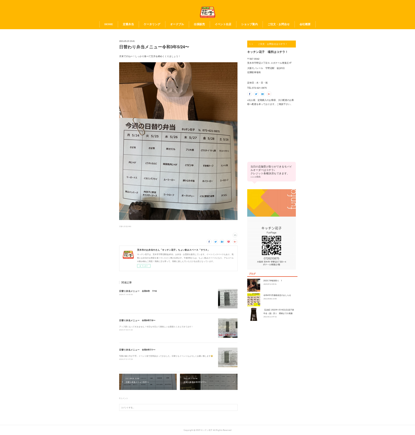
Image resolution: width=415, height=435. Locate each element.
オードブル (177, 24)
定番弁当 (128, 24)
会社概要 (305, 24)
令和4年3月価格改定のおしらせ (277, 295)
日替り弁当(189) (125, 226)
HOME (108, 24)
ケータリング (152, 24)
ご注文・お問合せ (279, 24)
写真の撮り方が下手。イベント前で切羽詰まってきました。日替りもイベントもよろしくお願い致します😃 (166, 355)
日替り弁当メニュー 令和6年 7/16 (138, 290)
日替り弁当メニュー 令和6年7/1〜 (137, 349)
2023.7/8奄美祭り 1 (272, 280)
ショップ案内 (249, 24)
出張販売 (199, 24)
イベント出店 (223, 24)
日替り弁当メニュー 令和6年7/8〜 (137, 320)
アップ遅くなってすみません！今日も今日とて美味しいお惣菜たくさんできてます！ (156, 326)
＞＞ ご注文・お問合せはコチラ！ (268, 43)
